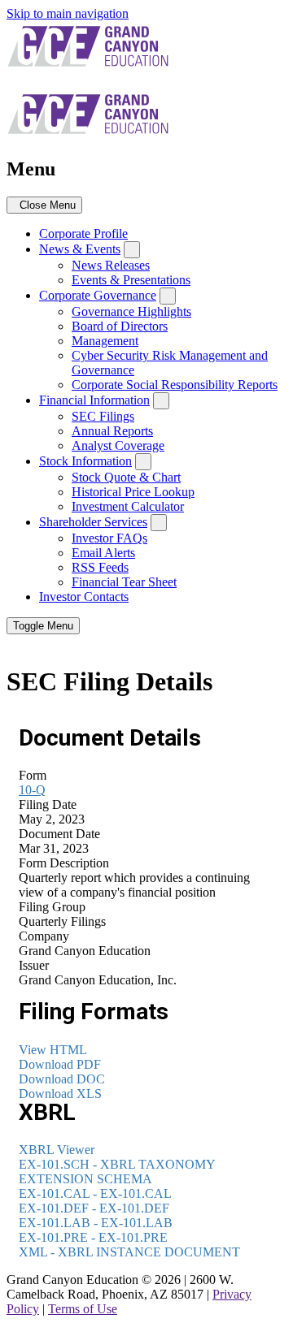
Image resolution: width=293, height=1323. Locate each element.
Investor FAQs (109, 538)
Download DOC (62, 1079)
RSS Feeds (100, 567)
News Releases (111, 265)
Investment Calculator (128, 506)
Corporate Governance (97, 295)
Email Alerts (103, 553)
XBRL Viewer (56, 1150)
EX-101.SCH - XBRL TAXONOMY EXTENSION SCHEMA (117, 1171)
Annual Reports (112, 431)
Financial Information (94, 400)
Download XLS (60, 1093)
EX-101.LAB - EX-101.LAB (96, 1223)
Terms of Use (82, 1309)
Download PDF (60, 1064)
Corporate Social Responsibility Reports (175, 384)
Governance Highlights (131, 311)
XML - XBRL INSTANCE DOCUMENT (129, 1252)
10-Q (32, 790)
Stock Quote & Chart (126, 477)
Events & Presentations (131, 280)
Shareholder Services (93, 522)
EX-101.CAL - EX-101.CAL (95, 1193)
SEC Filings (103, 416)
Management (105, 341)
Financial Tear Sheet (124, 582)
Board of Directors (120, 326)
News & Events (79, 249)
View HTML (53, 1050)
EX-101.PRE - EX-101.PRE (93, 1237)
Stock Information (85, 461)
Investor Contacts (84, 596)
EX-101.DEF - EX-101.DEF (94, 1208)
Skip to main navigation (68, 13)
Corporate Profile (83, 233)
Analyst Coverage (118, 445)
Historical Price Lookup (133, 492)
